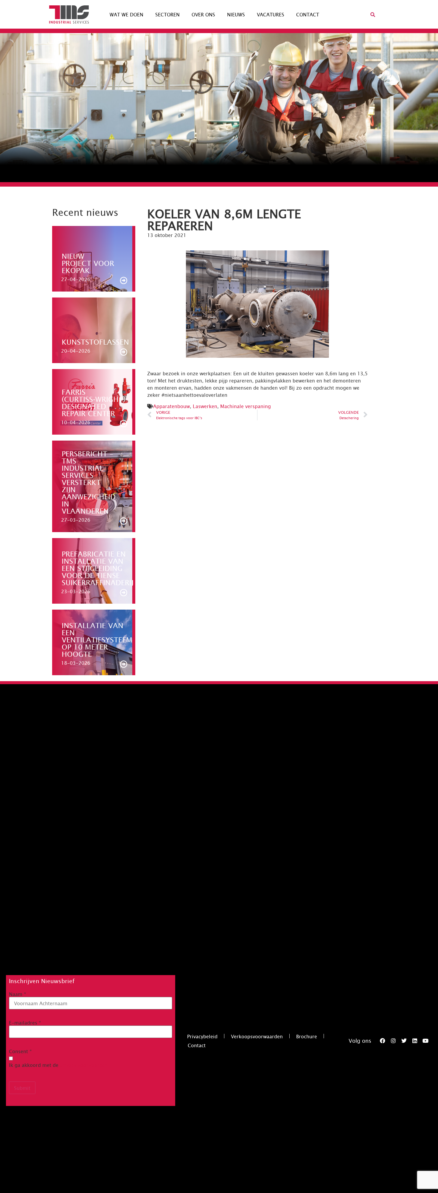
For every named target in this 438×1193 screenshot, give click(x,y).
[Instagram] (393, 1040)
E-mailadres (25, 1022)
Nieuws (236, 14)
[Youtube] (425, 1040)
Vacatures (270, 14)
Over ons (203, 14)
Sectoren (167, 14)
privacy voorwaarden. (84, 1065)
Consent (20, 1051)
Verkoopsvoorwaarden (257, 1036)
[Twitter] (404, 1040)
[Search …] (373, 14)
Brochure (306, 1036)
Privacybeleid (202, 1036)
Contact (307, 14)
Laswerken (205, 406)
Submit (22, 1088)
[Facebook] (382, 1040)
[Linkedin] (414, 1040)
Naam (17, 993)
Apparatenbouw (171, 406)
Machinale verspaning (245, 406)
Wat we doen (126, 14)
